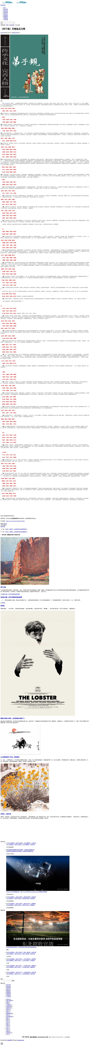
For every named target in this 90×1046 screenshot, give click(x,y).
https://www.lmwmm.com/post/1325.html (15, 521)
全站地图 (67, 1037)
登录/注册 (3, 5)
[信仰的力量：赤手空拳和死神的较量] (10, 594)
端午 (8, 1012)
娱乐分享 (5, 10)
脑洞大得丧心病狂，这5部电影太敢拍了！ (13, 718)
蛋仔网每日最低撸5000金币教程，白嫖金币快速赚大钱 (19, 851)
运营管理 (8, 995)
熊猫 (8, 1025)
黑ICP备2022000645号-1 (56, 1037)
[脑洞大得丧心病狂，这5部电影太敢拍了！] (38, 715)
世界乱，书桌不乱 (6, 814)
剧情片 (8, 1009)
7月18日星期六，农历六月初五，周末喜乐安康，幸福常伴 (20, 898)
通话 (8, 1017)
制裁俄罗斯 (9, 1013)
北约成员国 (9, 1016)
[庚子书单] (25, 584)
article (8, 1010)
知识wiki (5, 13)
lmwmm (2, 32)
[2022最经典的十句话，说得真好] (20, 754)
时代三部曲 (9, 1000)
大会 (8, 1022)
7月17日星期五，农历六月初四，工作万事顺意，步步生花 (20, 844)
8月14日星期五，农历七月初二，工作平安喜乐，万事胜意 (20, 960)
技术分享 (5, 9)
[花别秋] (3, 602)
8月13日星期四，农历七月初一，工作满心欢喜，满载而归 (20, 967)
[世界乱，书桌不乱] (25, 811)
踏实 (8, 1023)
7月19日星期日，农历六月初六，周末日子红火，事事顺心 (20, 905)
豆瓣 (8, 1031)
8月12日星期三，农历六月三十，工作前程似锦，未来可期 (20, 973)
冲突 (8, 1015)
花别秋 (3, 605)
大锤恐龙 (9, 1006)
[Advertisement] (43, 509)
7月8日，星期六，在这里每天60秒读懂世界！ (16, 529)
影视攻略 (5, 12)
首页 (4, 7)
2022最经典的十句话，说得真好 (10, 757)
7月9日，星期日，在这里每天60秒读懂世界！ (16, 531)
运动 (8, 1029)
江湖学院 (9, 1004)
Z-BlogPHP (9, 1040)
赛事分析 (5, 15)
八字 (8, 1026)
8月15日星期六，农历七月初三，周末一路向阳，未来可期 (20, 953)
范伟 (8, 1003)
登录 (8, 1019)
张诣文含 (9, 1007)
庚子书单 (3, 587)
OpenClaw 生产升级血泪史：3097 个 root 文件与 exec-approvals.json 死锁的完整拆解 (26, 891)
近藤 (8, 1001)
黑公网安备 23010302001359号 (39, 1037)
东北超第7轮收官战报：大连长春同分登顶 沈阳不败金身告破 (21, 947)
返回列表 (3, 526)
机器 (8, 1020)
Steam (8, 999)
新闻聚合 (5, 16)
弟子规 (6, 103)
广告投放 (5, 19)
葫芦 (8, 1028)
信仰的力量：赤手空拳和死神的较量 (11, 597)
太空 (8, 1034)
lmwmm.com (21, 1040)
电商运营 (5, 18)
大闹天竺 (9, 1032)
